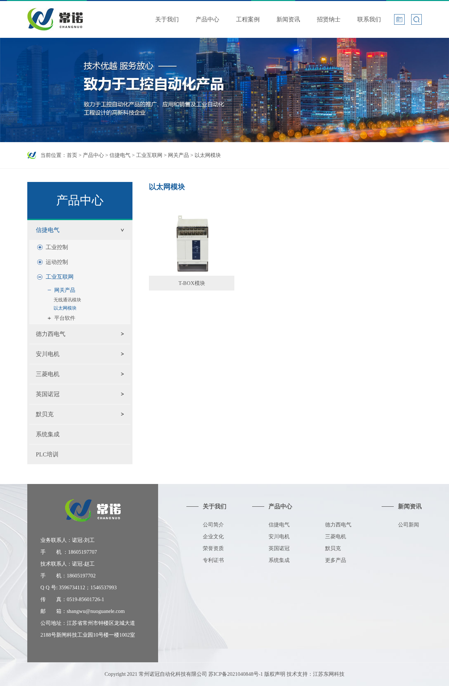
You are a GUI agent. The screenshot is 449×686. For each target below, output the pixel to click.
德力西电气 (50, 334)
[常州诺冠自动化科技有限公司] (55, 13)
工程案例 (248, 19)
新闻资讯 (288, 19)
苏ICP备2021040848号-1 (235, 674)
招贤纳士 (329, 19)
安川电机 (47, 354)
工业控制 (57, 247)
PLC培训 (47, 454)
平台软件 (64, 318)
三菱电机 (47, 374)
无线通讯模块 (67, 299)
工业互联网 (149, 155)
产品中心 (207, 19)
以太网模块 (208, 155)
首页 (72, 155)
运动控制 (57, 262)
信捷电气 (119, 155)
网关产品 (178, 155)
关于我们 (167, 19)
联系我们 (369, 19)
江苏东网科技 (328, 674)
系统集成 (47, 434)
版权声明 (274, 674)
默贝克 (45, 414)
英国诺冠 (47, 394)
